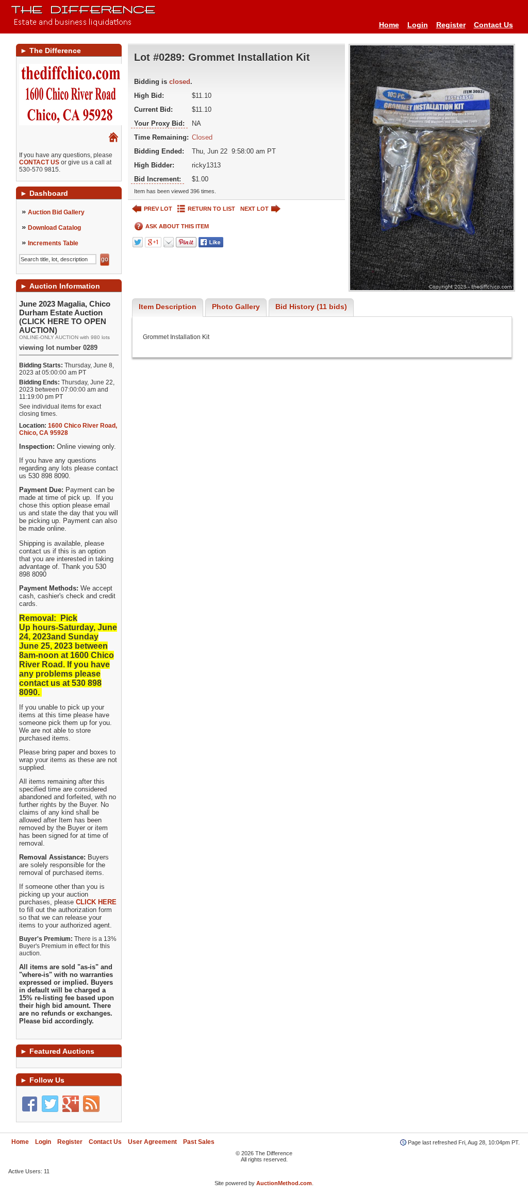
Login (417, 25)
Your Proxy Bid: (159, 123)
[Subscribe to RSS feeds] (91, 1103)
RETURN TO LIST (211, 209)
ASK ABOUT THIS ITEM (177, 226)
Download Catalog (54, 227)
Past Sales (198, 1141)
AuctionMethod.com (284, 1183)
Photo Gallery (236, 306)
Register (451, 25)
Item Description (167, 306)
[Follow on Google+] (70, 1103)
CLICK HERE (96, 902)
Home (389, 25)
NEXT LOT (254, 209)
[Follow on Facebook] (29, 1103)
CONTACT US (39, 162)
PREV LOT (158, 209)
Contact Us (493, 25)
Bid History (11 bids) (311, 306)
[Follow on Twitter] (50, 1103)
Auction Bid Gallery (56, 212)
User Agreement (152, 1141)
